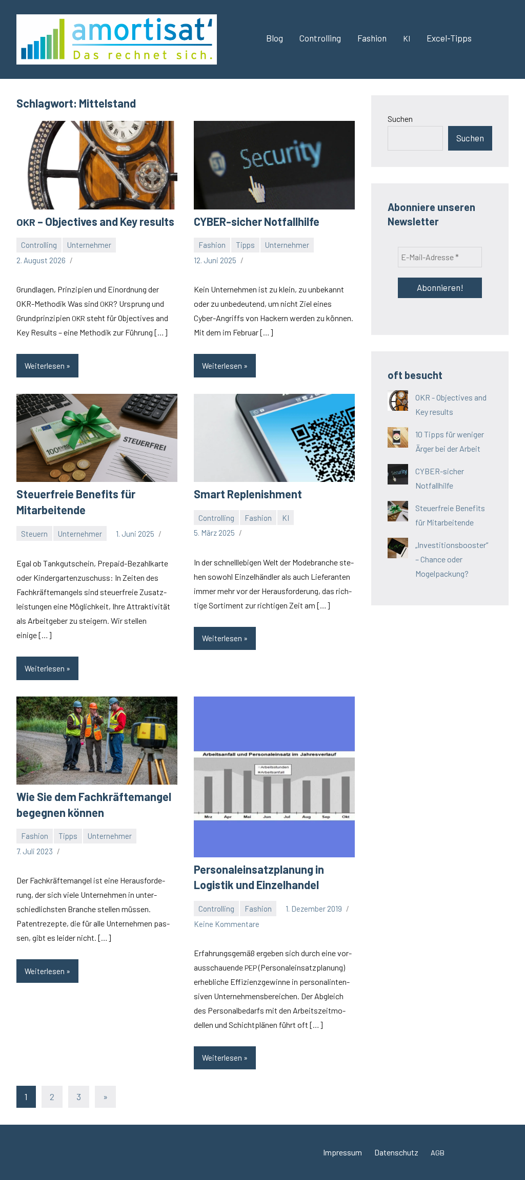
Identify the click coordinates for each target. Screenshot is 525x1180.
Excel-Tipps (449, 38)
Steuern (34, 533)
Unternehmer (89, 244)
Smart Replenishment (248, 493)
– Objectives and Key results (95, 221)
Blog (274, 38)
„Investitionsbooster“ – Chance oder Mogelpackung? (451, 559)
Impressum (342, 1152)
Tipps (245, 244)
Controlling (320, 38)
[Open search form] (494, 39)
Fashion (372, 38)
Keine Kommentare (226, 924)
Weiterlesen (45, 365)
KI (285, 517)
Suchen (400, 118)
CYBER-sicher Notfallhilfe (256, 221)
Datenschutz (396, 1152)
